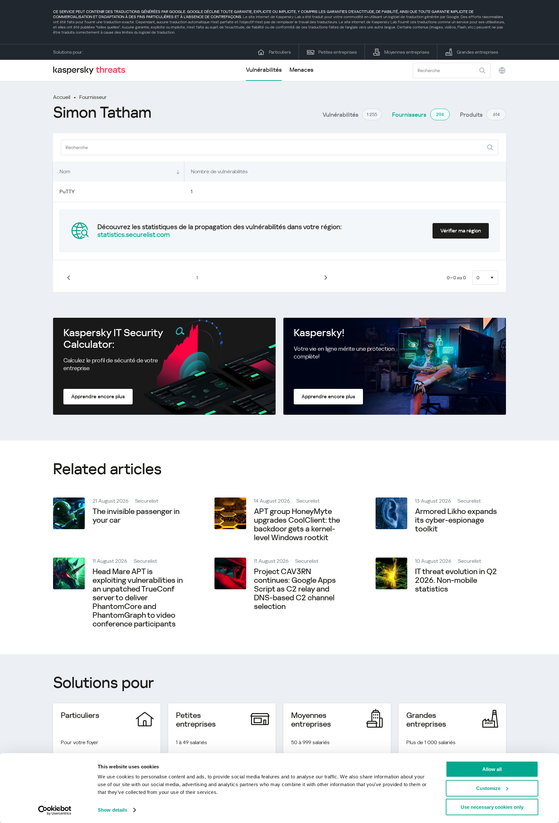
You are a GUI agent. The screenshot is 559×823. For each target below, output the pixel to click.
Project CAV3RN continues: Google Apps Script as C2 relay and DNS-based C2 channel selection (295, 589)
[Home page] (92, 70)
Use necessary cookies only (492, 807)
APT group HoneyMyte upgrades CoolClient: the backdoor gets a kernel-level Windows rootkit (297, 524)
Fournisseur (93, 97)
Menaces (301, 69)
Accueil (61, 97)
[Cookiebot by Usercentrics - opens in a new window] (55, 810)
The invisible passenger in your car (136, 516)
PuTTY (67, 191)
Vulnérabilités (264, 69)
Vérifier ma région (460, 231)
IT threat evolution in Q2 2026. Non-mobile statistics (456, 580)
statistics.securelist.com (133, 235)
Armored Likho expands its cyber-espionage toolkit (456, 520)
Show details (112, 810)
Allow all (492, 769)
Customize (488, 788)
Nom (65, 171)
